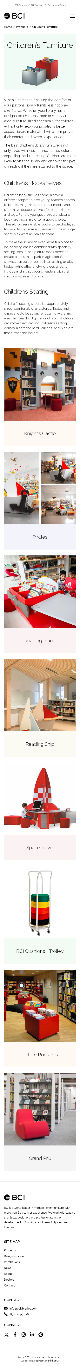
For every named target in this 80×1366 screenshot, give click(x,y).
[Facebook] (15, 1334)
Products (10, 1250)
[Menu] (70, 16)
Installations (12, 1262)
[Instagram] (23, 1334)
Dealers (22, 5)
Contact (39, 5)
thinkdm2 (53, 1360)
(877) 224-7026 (19, 1314)
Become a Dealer (57, 5)
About (8, 1273)
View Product (40, 397)
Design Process (14, 1256)
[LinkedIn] (32, 1334)
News (7, 1267)
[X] (6, 1334)
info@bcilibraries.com (23, 1308)
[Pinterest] (40, 1334)
